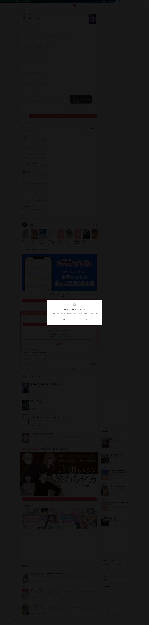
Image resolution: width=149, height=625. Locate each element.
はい (86, 319)
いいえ (62, 319)
